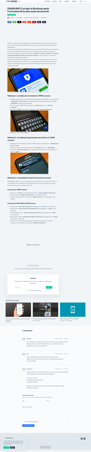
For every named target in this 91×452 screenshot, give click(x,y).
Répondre (66, 338)
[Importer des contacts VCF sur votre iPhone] (72, 310)
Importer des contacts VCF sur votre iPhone (69, 318)
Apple (60, 1)
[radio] (28, 265)
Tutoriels (54, 1)
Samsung (74, 1)
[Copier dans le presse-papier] (44, 22)
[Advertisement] (33, 33)
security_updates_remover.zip (28, 181)
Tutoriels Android (11, 14)
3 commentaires (43, 17)
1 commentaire (69, 320)
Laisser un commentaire (28, 425)
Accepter (6, 447)
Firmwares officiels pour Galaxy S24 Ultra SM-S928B (44, 318)
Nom (23, 400)
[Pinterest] (24, 22)
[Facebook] (9, 22)
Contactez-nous (9, 437)
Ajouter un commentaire (27, 406)
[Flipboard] (34, 22)
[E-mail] (39, 22)
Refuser (12, 447)
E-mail (47, 400)
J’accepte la (34, 290)
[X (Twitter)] (19, 22)
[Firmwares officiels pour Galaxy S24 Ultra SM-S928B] (45, 310)
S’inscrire (49, 287)
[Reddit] (29, 22)
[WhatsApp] (14, 22)
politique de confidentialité (36, 290)
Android (67, 1)
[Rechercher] (84, 1)
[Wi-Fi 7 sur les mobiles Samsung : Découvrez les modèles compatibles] (18, 310)
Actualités (47, 1)
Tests (80, 1)
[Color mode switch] (19, 1)
